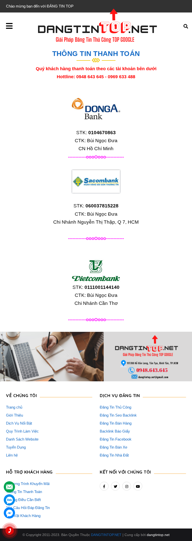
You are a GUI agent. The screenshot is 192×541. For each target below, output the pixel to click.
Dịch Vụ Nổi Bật (19, 423)
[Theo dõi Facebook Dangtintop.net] (104, 486)
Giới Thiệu (14, 415)
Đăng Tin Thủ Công (115, 407)
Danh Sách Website (22, 439)
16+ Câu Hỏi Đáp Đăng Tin (28, 508)
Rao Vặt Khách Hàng (23, 516)
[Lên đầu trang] (178, 524)
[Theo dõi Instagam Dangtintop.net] (126, 486)
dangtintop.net (158, 535)
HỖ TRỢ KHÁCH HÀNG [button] (29, 472)
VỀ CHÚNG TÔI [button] (21, 395)
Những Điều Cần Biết (23, 500)
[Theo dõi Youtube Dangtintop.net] (138, 486)
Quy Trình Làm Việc (22, 431)
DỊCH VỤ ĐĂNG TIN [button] (120, 395)
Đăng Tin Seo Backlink (118, 415)
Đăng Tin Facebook (116, 439)
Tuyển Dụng (16, 447)
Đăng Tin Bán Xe (113, 447)
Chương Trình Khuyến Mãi (28, 484)
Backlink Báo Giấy (115, 431)
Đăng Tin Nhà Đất (114, 455)
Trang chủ (14, 407)
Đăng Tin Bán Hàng (116, 423)
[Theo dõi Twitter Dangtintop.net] (115, 486)
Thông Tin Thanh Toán (24, 492)
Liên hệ (12, 455)
